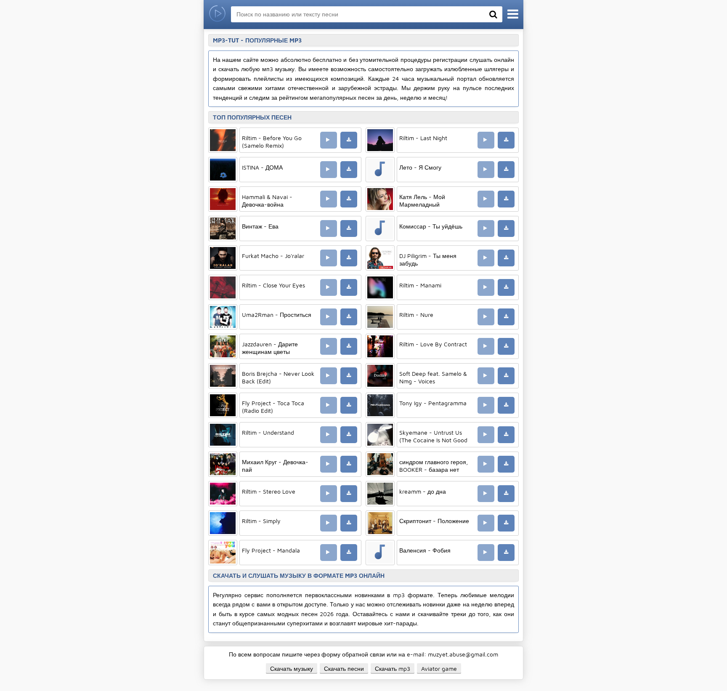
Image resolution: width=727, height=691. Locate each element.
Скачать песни (344, 668)
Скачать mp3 (392, 668)
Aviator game (439, 668)
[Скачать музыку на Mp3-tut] (217, 14)
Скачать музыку (291, 668)
